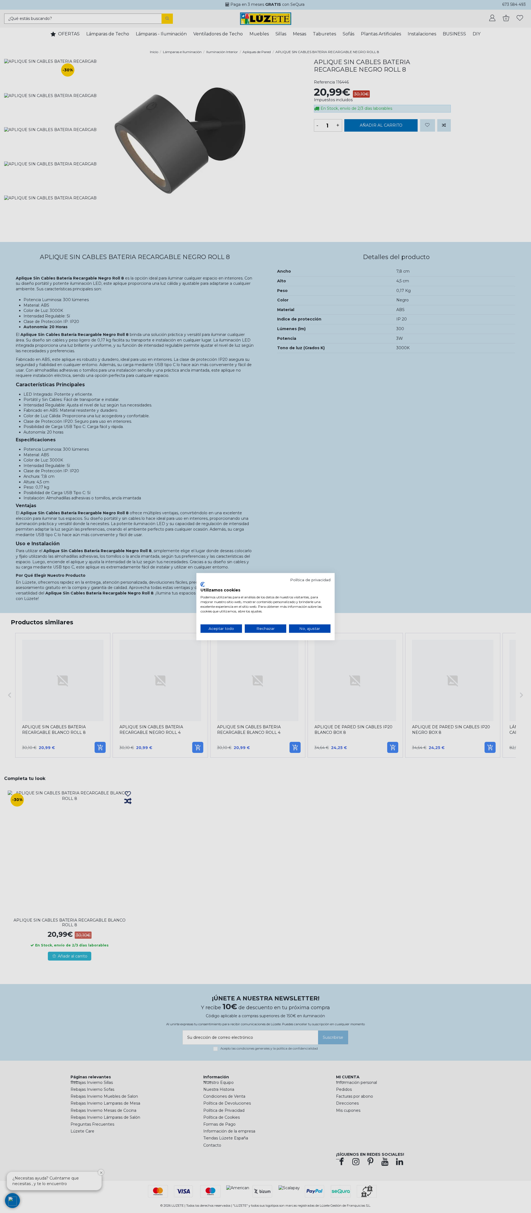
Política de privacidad (310, 580)
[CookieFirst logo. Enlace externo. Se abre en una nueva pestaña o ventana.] (203, 584)
